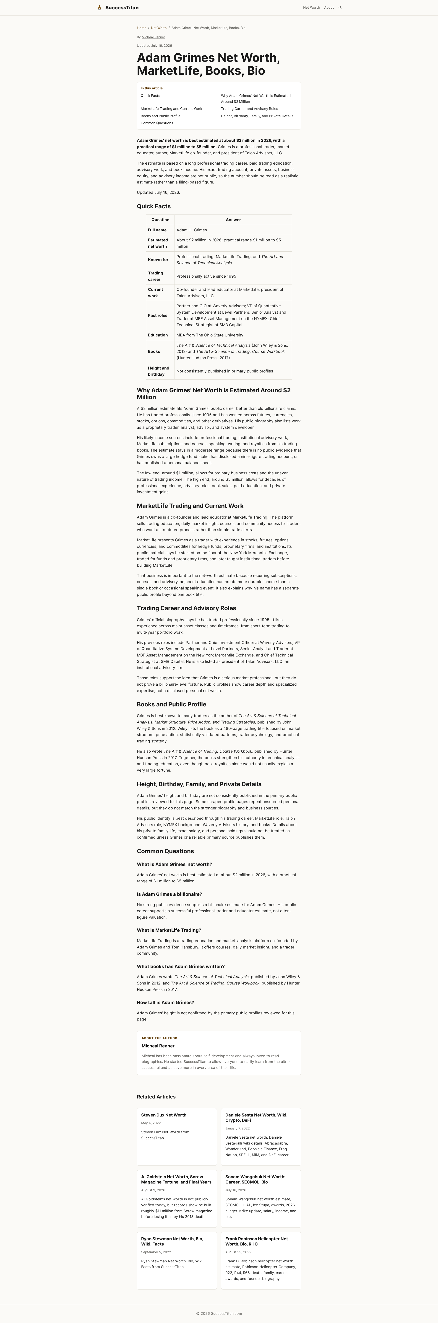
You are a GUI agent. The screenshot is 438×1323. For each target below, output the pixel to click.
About (329, 7)
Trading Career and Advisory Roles (249, 108)
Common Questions (157, 123)
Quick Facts (150, 95)
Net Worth (311, 7)
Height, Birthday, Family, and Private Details (257, 116)
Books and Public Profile (160, 116)
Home (141, 28)
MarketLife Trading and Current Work (171, 108)
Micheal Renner (153, 37)
